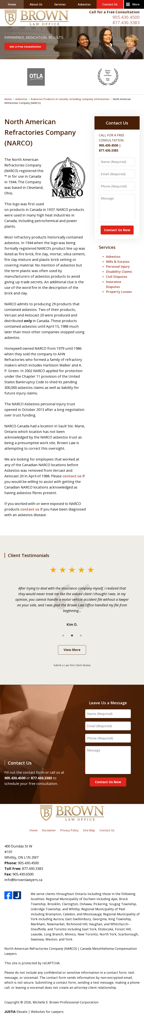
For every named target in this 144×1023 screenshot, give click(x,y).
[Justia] (17, 895)
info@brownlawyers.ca (23, 879)
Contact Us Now (117, 230)
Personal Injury (118, 266)
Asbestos (84, 4)
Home (12, 4)
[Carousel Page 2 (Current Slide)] (72, 635)
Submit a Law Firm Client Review (72, 665)
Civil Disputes (116, 277)
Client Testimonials (28, 555)
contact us (72, 476)
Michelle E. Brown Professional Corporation (65, 1002)
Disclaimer (49, 830)
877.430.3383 (126, 22)
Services (60, 4)
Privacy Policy (69, 830)
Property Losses (119, 292)
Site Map (89, 830)
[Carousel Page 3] (80, 635)
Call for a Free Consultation (114, 12)
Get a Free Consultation (25, 46)
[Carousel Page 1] (63, 635)
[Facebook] (8, 895)
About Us (36, 4)
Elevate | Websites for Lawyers (34, 1012)
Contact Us (109, 4)
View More (72, 650)
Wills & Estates (117, 261)
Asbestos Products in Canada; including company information (70, 99)
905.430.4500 (126, 17)
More (136, 4)
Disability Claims (119, 271)
